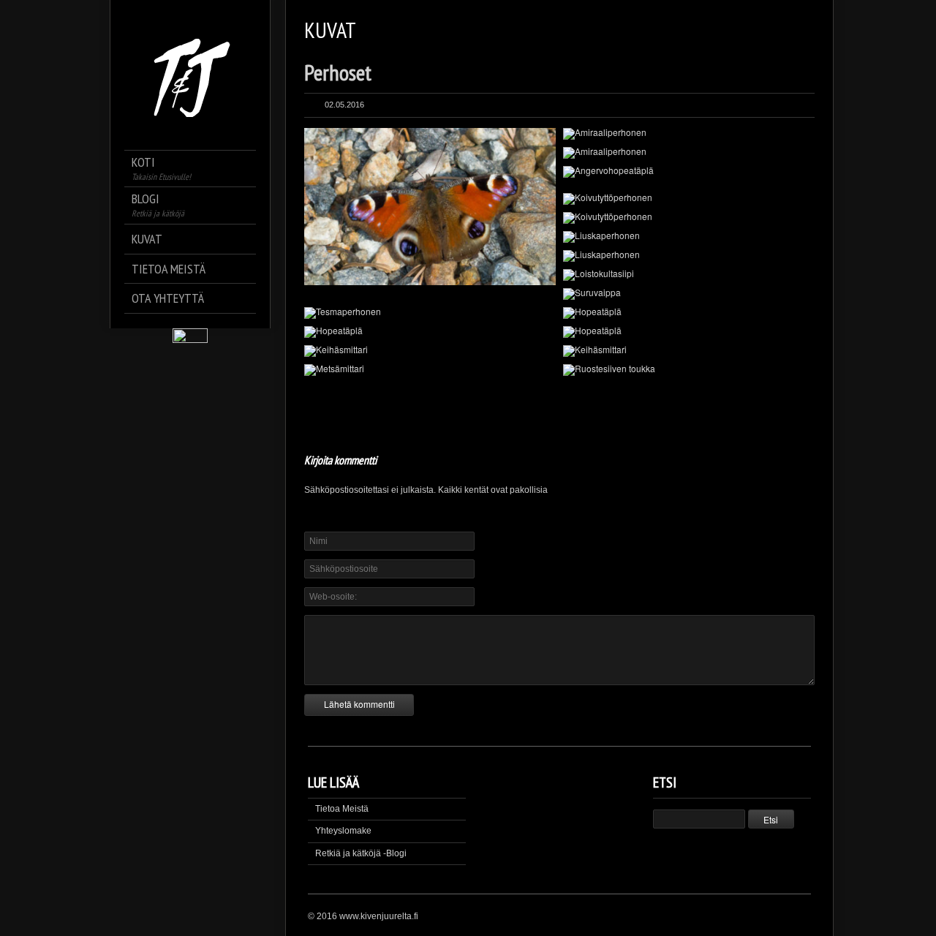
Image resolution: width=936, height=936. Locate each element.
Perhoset (337, 72)
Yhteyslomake (343, 831)
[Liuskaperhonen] (689, 237)
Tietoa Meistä (342, 809)
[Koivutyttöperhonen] (689, 199)
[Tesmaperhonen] (430, 313)
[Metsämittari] (430, 370)
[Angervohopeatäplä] (689, 172)
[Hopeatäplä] (689, 313)
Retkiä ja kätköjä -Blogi (361, 853)
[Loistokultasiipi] (689, 275)
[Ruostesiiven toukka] (689, 370)
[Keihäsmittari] (430, 351)
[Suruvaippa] (689, 294)
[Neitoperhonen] (430, 206)
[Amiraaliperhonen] (689, 134)
